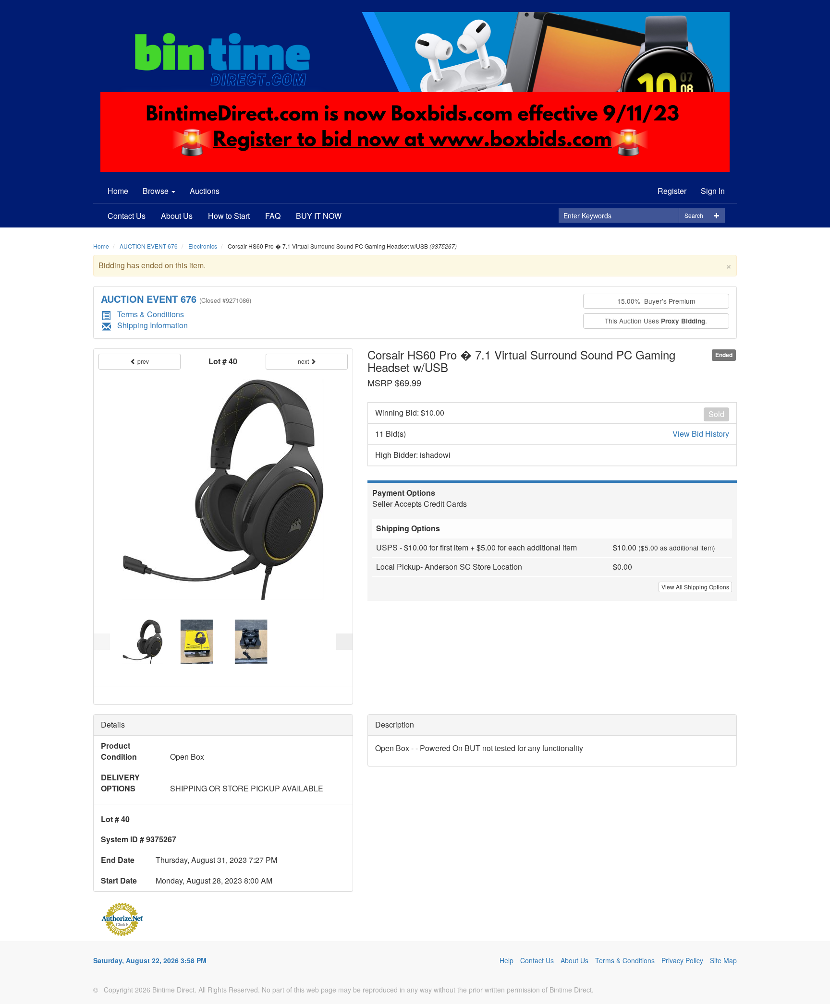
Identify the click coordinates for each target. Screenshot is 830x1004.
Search (693, 215)
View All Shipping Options (695, 587)
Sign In (713, 190)
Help (506, 960)
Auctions (205, 190)
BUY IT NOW (319, 215)
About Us (177, 215)
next (304, 361)
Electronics (202, 246)
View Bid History (700, 434)
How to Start (229, 215)
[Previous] (102, 641)
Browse (157, 190)
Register (672, 190)
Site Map (723, 960)
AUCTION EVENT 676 (149, 246)
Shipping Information (152, 325)
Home (118, 190)
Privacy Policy (682, 960)
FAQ (273, 215)
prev (142, 361)
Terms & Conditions (150, 314)
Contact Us (127, 215)
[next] (344, 641)
